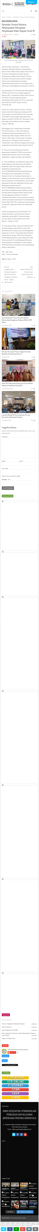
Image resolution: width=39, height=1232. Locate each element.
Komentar (5, 437)
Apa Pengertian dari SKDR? (10, 1030)
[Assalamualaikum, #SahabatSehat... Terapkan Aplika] (6, 1187)
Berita (3, 21)
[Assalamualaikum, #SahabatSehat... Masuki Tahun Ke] (24, 1204)
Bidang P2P (9, 21)
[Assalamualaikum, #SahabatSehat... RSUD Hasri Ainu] (15, 1187)
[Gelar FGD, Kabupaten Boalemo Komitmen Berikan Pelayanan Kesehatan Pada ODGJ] (18, 360)
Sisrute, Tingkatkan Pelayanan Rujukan (13, 1024)
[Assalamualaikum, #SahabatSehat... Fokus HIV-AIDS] (24, 1187)
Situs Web (5, 468)
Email (21, 461)
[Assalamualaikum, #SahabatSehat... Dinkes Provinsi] (33, 1187)
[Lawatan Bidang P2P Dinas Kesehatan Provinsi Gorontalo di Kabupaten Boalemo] (18, 392)
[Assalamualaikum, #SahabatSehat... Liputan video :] (33, 1196)
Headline (15, 21)
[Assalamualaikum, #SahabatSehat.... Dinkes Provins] (24, 1196)
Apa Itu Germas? (7, 1027)
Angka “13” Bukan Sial (8, 1038)
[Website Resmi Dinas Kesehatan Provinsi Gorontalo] (19, 4)
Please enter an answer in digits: (11, 476)
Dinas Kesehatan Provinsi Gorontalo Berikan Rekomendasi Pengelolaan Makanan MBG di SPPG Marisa (17, 320)
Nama (4, 461)
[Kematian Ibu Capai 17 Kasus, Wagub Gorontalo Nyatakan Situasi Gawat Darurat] (18, 329)
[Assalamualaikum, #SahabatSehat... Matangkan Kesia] (15, 1196)
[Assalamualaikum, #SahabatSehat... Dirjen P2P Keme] (6, 1196)
